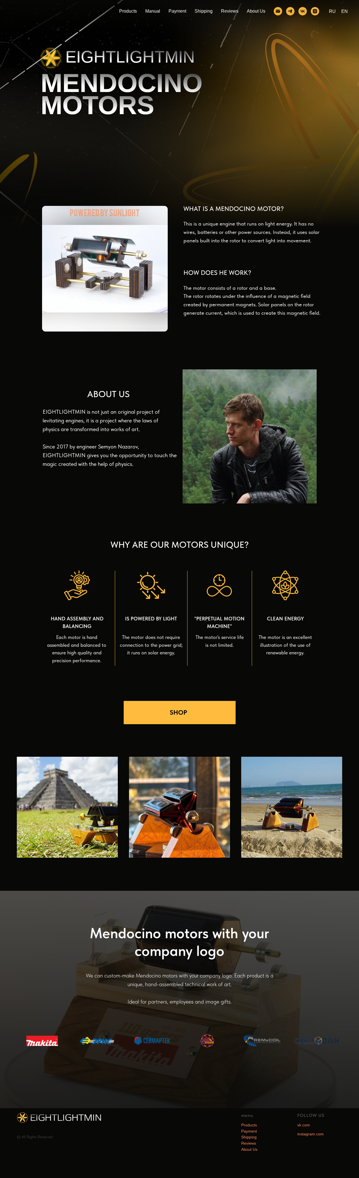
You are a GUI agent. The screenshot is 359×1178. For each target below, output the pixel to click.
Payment (177, 11)
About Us (256, 11)
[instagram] (315, 11)
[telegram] (290, 11)
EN (344, 11)
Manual (152, 11)
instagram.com (310, 1134)
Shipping (204, 11)
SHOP (178, 712)
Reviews (229, 11)
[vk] (302, 11)
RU (332, 11)
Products (128, 11)
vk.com (303, 1125)
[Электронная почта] (278, 11)
